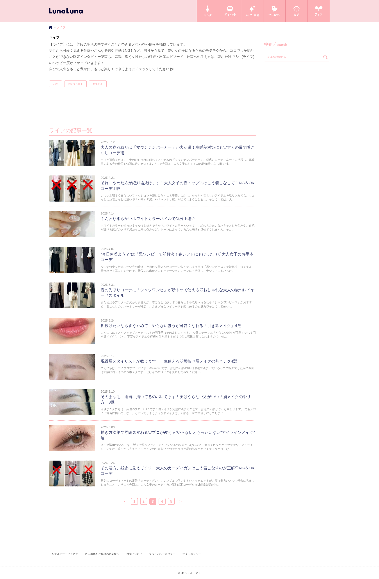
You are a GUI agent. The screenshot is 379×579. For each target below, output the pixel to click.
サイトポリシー (191, 554)
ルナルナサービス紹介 (65, 554)
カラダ (208, 11)
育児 (296, 11)
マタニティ (274, 11)
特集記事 (97, 83)
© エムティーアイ (189, 573)
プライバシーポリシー (162, 554)
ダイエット (230, 11)
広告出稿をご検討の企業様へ (102, 554)
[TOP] (51, 27)
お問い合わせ (134, 554)
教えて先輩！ (75, 83)
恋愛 (55, 83)
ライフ (319, 11)
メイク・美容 (252, 11)
